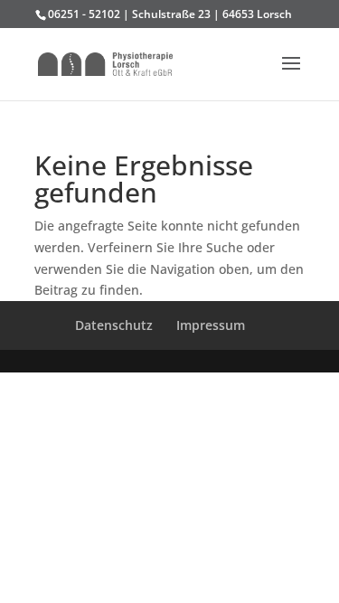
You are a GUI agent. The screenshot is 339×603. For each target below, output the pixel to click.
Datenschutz (114, 325)
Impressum (210, 325)
